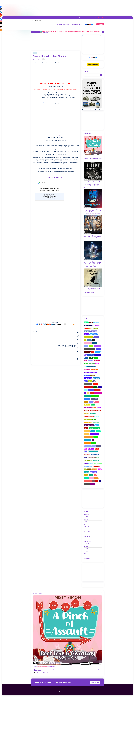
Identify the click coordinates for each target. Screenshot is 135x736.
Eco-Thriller (96, 360)
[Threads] (46, 324)
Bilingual (95, 334)
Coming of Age (97, 346)
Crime (92, 351)
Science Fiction (87, 440)
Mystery (99, 407)
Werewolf (86, 478)
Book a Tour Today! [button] (95, 682)
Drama (85, 360)
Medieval (86, 401)
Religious (86, 428)
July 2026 (86, 516)
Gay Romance (96, 378)
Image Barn (90, 390)
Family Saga (86, 375)
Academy (86, 322)
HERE (61, 177)
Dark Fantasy (90, 354)
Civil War (86, 346)
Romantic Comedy (94, 434)
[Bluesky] (44, 324)
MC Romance (87, 398)
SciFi (93, 440)
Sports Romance (92, 457)
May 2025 (86, 551)
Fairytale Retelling (92, 372)
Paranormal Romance (88, 416)
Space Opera (87, 454)
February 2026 (87, 529)
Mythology (86, 410)
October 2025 (87, 538)
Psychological (96, 422)
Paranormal (92, 413)
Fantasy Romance (88, 378)
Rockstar (93, 431)
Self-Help (99, 445)
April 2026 (86, 524)
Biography (96, 337)
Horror (99, 387)
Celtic (93, 340)
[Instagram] (41, 324)
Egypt (97, 363)
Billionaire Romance (88, 337)
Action (91, 322)
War (95, 475)
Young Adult (86, 484)
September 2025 (87, 541)
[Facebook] (37, 324)
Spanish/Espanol (95, 454)
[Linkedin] (52, 324)
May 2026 (86, 521)
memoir (91, 401)
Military (92, 404)
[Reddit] (48, 324)
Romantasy (86, 434)
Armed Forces (94, 331)
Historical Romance (88, 387)
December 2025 (87, 534)
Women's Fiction (87, 481)
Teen (85, 469)
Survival (86, 463)
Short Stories (91, 448)
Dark (85, 354)
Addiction (96, 322)
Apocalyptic (86, 331)
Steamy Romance (88, 460)
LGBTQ (91, 393)
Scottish (93, 442)
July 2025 (86, 546)
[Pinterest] (50, 324)
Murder (94, 407)
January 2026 (87, 531)
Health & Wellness (88, 384)
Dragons (96, 357)
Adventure (97, 325)
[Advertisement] (55, 42)
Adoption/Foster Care (89, 325)
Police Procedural (88, 422)
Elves (85, 366)
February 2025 (87, 558)
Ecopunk (86, 363)
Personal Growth (87, 419)
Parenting (97, 416)
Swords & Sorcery (88, 466)
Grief (94, 381)
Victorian (91, 475)
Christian (95, 343)
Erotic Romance (94, 369)
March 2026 (86, 526)
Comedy (91, 346)
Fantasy (92, 375)
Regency (96, 425)
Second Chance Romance (89, 445)
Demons (86, 357)
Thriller (89, 469)
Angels (90, 328)
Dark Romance (98, 354)
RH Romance (87, 431)
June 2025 (86, 548)
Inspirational (97, 390)
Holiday (95, 387)
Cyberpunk (97, 351)
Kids (88, 393)
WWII (97, 481)
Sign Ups (97, 448)
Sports (85, 457)
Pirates (94, 419)
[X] (39, 324)
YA (100, 481)
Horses (85, 390)
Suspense (91, 463)
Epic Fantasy (87, 369)
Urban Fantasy (93, 472)
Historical (95, 384)
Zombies (92, 484)
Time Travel (94, 469)
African (85, 328)
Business (89, 340)
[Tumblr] (54, 324)
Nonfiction (86, 413)
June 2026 (86, 519)
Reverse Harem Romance (94, 428)
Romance (98, 431)
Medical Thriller (94, 398)
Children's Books (87, 343)
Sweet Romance (97, 463)
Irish (85, 393)
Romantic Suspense (88, 437)
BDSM (91, 334)
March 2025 (86, 556)
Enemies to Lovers (92, 366)
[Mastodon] (56, 324)
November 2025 (87, 536)
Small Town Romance (92, 451)
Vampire (86, 475)
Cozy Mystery (87, 351)
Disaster (91, 357)
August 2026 (86, 514)
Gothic (90, 381)
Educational (91, 363)
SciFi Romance (87, 442)
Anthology (95, 328)
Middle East (96, 401)
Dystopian (90, 360)
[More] (74, 324)
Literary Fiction (98, 393)
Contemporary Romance (89, 348)
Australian (86, 334)
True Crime (86, 472)
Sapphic (95, 437)
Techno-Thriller (96, 466)
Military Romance (88, 407)
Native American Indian (95, 410)
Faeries (85, 372)
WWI (93, 481)
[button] (100, 24)
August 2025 (86, 543)
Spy (97, 457)
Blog (85, 340)
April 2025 (86, 553)
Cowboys (98, 348)
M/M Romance (87, 395)
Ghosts (85, 381)
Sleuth (85, 451)
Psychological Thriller (88, 425)
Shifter (85, 448)
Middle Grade (87, 404)
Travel (99, 469)
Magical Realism (95, 395)
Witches (96, 478)
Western (91, 478)
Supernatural (96, 460)
